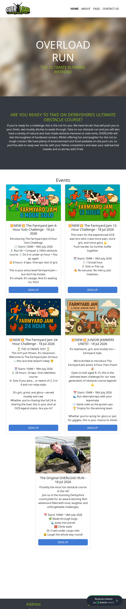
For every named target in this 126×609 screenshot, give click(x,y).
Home (75, 9)
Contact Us (111, 9)
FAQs (96, 9)
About (85, 9)
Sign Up (33, 290)
